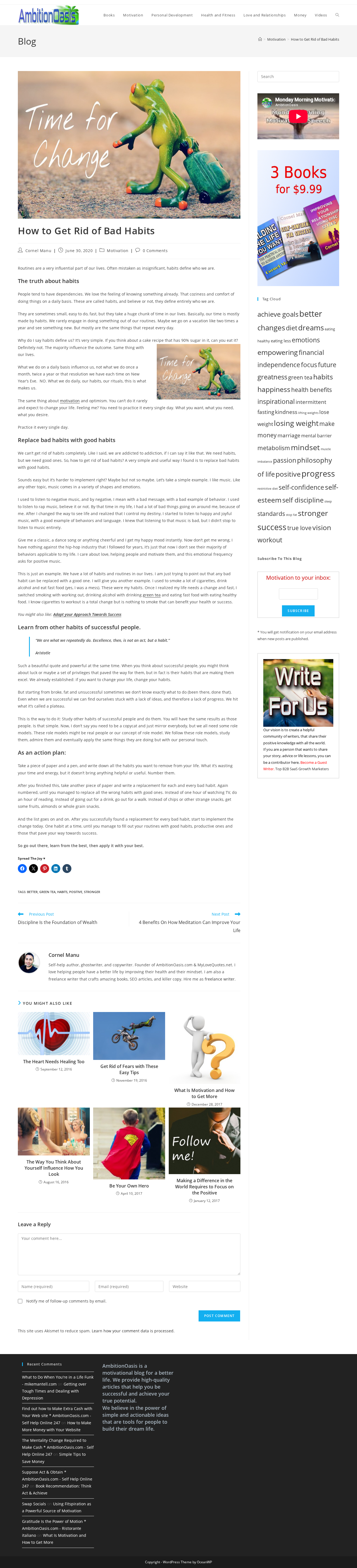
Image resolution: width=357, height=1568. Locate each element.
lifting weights (308, 413)
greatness (272, 376)
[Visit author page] (29, 962)
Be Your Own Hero (129, 1186)
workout (269, 540)
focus (309, 364)
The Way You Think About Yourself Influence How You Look (54, 1168)
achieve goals (277, 314)
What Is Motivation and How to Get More (204, 1093)
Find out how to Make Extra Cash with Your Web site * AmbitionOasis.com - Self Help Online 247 (57, 1415)
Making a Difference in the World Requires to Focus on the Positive (204, 1186)
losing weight (296, 423)
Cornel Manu (38, 250)
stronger (92, 892)
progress (318, 473)
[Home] (260, 39)
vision (321, 527)
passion (284, 460)
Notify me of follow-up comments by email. (66, 1301)
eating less (281, 340)
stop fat (291, 515)
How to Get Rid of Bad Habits (315, 39)
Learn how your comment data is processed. (133, 1330)
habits (62, 892)
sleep (328, 501)
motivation (70, 400)
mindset (305, 447)
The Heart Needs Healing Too (54, 1062)
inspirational (276, 401)
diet (291, 328)
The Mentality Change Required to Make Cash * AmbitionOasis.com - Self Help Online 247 (58, 1447)
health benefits (311, 390)
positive (75, 892)
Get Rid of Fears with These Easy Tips (129, 1069)
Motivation (117, 250)
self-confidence (301, 487)
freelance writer (220, 979)
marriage (289, 435)
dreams (311, 328)
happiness (273, 389)
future (327, 364)
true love (299, 528)
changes (271, 328)
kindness (286, 411)
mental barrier (316, 436)
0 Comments (155, 250)
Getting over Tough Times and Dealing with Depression (54, 1391)
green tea (152, 595)
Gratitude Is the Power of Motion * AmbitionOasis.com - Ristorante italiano (54, 1528)
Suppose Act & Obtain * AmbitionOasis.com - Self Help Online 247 (57, 1479)
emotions (306, 339)
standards (271, 514)
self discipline (303, 499)
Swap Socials (34, 1503)
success (271, 526)
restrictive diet (267, 489)
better (32, 892)
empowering (277, 352)
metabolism (273, 448)
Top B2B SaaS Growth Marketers (302, 768)
